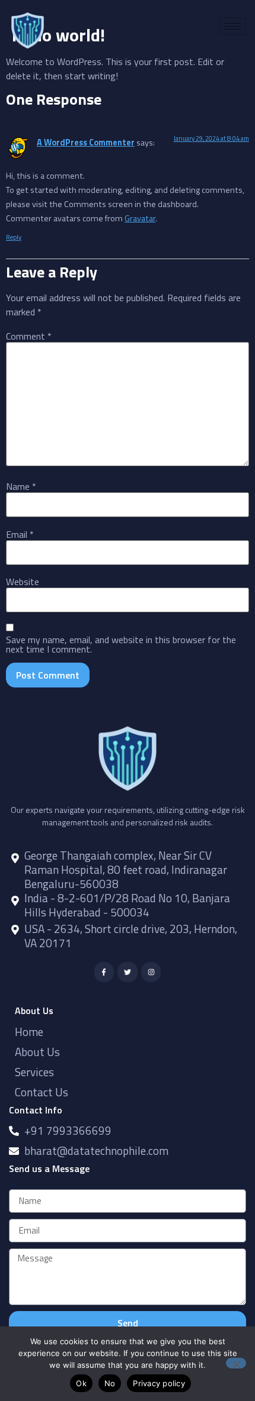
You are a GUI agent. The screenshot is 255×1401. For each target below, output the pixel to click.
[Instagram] (151, 972)
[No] (236, 1363)
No (110, 1383)
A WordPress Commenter (86, 142)
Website (22, 581)
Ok (81, 1383)
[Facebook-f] (104, 972)
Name (21, 486)
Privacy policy (159, 1383)
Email (20, 534)
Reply (13, 237)
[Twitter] (127, 972)
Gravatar (140, 218)
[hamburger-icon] (232, 26)
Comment (29, 336)
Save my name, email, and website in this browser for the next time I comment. (121, 644)
